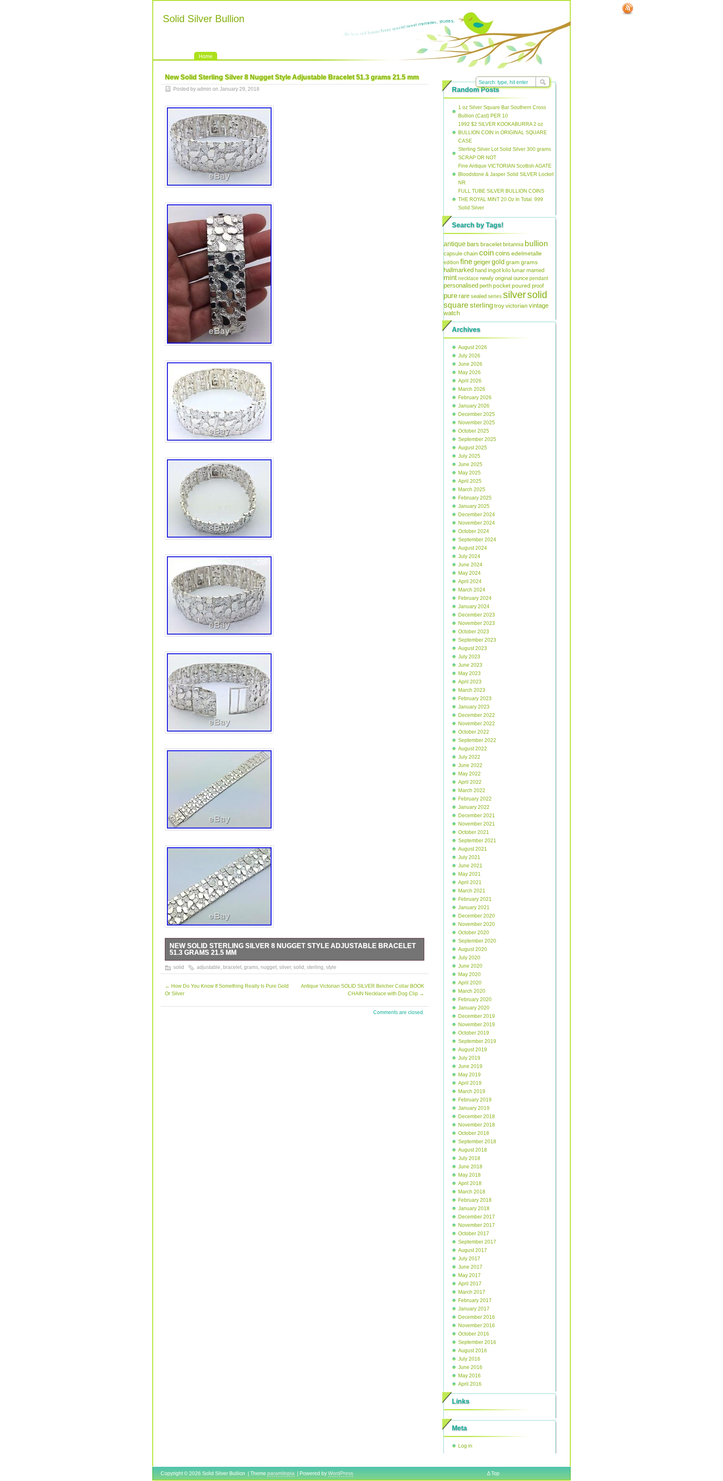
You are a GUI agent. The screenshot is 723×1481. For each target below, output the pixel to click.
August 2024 (472, 548)
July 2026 (469, 356)
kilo (506, 270)
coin (486, 252)
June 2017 (470, 1267)
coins (502, 253)
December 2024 (476, 514)
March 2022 (471, 790)
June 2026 (470, 364)
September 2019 (477, 1041)
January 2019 (474, 1108)
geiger (482, 261)
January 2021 (474, 907)
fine (466, 261)
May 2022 (469, 774)
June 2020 (470, 966)
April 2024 (470, 581)
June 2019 (470, 1066)
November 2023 (476, 623)
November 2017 (476, 1225)
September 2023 (477, 640)
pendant (538, 278)
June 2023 (470, 665)
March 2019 (471, 1091)
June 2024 (470, 565)
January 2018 (474, 1208)
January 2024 (474, 606)
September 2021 (477, 841)
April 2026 (470, 381)
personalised (461, 285)
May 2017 (469, 1275)
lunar (518, 270)
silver (285, 967)
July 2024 (469, 556)
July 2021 (469, 857)
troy (499, 305)
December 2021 (476, 815)
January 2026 (474, 406)
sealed (479, 296)
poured (521, 286)
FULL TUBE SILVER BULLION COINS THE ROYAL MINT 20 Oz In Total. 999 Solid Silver (501, 199)
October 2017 (473, 1233)
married (535, 270)
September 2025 (477, 439)
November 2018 (476, 1125)
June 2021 (470, 866)
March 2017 (471, 1292)
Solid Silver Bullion (203, 18)
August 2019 (472, 1050)
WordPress (340, 1473)
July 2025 (469, 456)
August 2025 (472, 448)
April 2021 (470, 882)
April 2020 (470, 983)
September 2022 (477, 740)
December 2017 (476, 1217)
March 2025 (471, 489)
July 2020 (469, 958)
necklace (468, 278)
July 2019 (469, 1058)
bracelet (232, 967)
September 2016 (477, 1342)
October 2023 (473, 632)
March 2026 (471, 389)
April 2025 (470, 481)
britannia (513, 244)
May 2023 (469, 673)
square (456, 305)
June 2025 (470, 464)
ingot (494, 270)
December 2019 (476, 1016)
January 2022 (474, 807)
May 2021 (469, 874)
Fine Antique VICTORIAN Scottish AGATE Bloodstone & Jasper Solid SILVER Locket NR (506, 174)
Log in (465, 1446)
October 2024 (473, 531)
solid (178, 967)
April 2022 (470, 782)
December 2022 (476, 715)
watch (452, 313)
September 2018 (477, 1142)
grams (251, 967)
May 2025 (469, 473)
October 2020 (473, 933)
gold (498, 261)
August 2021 (472, 849)
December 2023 (476, 615)
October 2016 (473, 1334)
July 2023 (469, 657)
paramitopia (281, 1473)
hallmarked (459, 269)
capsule (453, 254)
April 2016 (470, 1384)
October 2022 (473, 732)
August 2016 (472, 1351)
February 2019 (475, 1100)
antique (455, 243)
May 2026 (469, 372)
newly (487, 278)
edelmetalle (526, 253)
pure (450, 296)
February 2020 (475, 999)
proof (538, 286)
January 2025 (474, 506)
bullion (536, 243)
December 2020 (476, 916)
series (495, 296)
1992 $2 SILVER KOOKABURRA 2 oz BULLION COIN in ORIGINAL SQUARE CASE (502, 132)
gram (513, 262)
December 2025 (476, 414)
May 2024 (469, 573)
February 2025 (475, 498)
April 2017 (470, 1284)
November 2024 (476, 523)
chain (471, 253)
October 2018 (473, 1133)
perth (485, 286)
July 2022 (469, 757)
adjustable (208, 967)
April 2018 (470, 1183)
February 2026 (475, 397)
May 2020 (469, 974)
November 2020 (476, 924)
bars (473, 243)
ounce (520, 278)
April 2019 (470, 1083)
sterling (315, 967)
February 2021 (475, 899)
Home (206, 56)
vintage (539, 305)
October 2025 (473, 431)
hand (481, 270)
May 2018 (469, 1175)
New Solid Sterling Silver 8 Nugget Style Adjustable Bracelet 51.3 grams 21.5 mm (292, 949)
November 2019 (476, 1024)
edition (451, 262)
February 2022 (475, 799)
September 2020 (477, 941)
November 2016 (476, 1325)
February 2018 (475, 1200)
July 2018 (469, 1158)
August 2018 (472, 1150)
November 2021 (476, 824)
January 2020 (474, 1008)
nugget (269, 967)
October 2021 (473, 832)
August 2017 (472, 1250)
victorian (516, 305)
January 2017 (474, 1309)
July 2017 (469, 1259)
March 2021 (471, 891)
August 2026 (472, 347)
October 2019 (473, 1033)
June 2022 (470, 765)
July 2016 (469, 1359)
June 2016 (470, 1367)
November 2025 (476, 423)
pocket (501, 285)
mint (450, 278)
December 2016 (476, 1317)
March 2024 (471, 590)
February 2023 (475, 698)
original (503, 278)
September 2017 (477, 1242)
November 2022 (476, 723)
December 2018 (476, 1116)
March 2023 (471, 690)
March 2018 (471, 1192)
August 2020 (472, 949)
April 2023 (470, 682)
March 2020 (471, 991)
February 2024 (475, 598)
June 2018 (470, 1167)
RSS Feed (627, 8)
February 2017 (475, 1300)
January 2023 (474, 707)
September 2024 (477, 540)
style (331, 967)
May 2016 (469, 1376)
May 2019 (469, 1075)
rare (464, 295)
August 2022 (472, 749)
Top (495, 1473)
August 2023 (472, 648)
